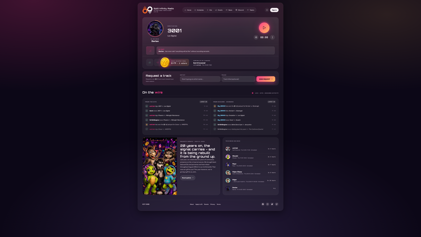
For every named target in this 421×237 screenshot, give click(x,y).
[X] (272, 204)
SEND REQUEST (264, 79)
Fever (231, 120)
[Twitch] (277, 204)
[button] (210, 50)
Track (224, 75)
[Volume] (256, 37)
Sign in (274, 10)
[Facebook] (263, 204)
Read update (186, 178)
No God (248, 106)
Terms (219, 204)
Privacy (212, 204)
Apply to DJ (198, 204)
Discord (241, 10)
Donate (206, 204)
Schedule (200, 10)
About (192, 204)
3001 (159, 106)
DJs (211, 10)
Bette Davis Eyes (236, 124)
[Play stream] (264, 27)
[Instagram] (267, 204)
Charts (220, 10)
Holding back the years (238, 129)
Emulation (232, 115)
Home (189, 10)
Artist (182, 75)
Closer (177, 124)
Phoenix (160, 115)
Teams (252, 10)
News (230, 10)
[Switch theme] (267, 10)
